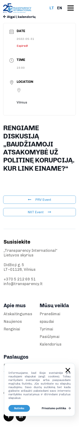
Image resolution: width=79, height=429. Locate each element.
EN (59, 8)
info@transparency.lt (23, 284)
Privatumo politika (54, 408)
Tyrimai (46, 329)
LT (52, 8)
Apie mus (15, 305)
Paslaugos (16, 357)
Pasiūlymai (50, 336)
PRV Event (43, 200)
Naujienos (13, 321)
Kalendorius (51, 344)
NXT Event (36, 212)
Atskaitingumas (18, 314)
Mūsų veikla (54, 305)
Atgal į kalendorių (21, 17)
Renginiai (12, 329)
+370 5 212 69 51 (20, 279)
